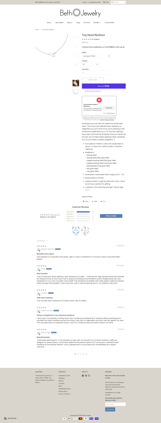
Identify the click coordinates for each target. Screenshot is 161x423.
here (87, 190)
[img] (41, 246)
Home (37, 29)
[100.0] (76, 230)
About (69, 23)
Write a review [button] (111, 216)
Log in (85, 2)
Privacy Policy (63, 391)
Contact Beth (109, 23)
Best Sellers (60, 23)
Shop (49, 23)
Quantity (85, 69)
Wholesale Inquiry (65, 389)
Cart (107, 2)
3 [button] (80, 354)
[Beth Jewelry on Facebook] (83, 376)
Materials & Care (64, 376)
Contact (61, 383)
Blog (78, 23)
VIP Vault (86, 23)
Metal (84, 52)
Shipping (61, 378)
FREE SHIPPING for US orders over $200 (47, 2)
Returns (61, 381)
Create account (95, 2)
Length (84, 61)
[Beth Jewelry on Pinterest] (86, 376)
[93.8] (85, 230)
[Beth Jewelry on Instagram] (89, 376)
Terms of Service (64, 394)
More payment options (93, 91)
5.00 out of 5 (55, 215)
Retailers (96, 23)
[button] (87, 39)
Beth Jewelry (86, 415)
